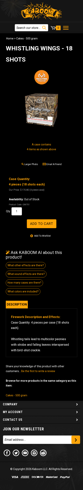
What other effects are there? (26, 265)
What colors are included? (23, 291)
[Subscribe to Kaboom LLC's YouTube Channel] (25, 452)
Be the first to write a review (38, 371)
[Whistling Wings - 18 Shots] (41, 109)
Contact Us (12, 420)
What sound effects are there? (26, 273)
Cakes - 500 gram (27, 38)
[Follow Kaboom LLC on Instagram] (34, 452)
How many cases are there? (24, 282)
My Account (13, 412)
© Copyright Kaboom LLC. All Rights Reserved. (41, 469)
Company (10, 404)
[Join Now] (75, 440)
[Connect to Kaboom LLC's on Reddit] (43, 452)
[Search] (44, 28)
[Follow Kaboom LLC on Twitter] (16, 452)
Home (10, 38)
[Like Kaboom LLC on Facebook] (7, 452)
